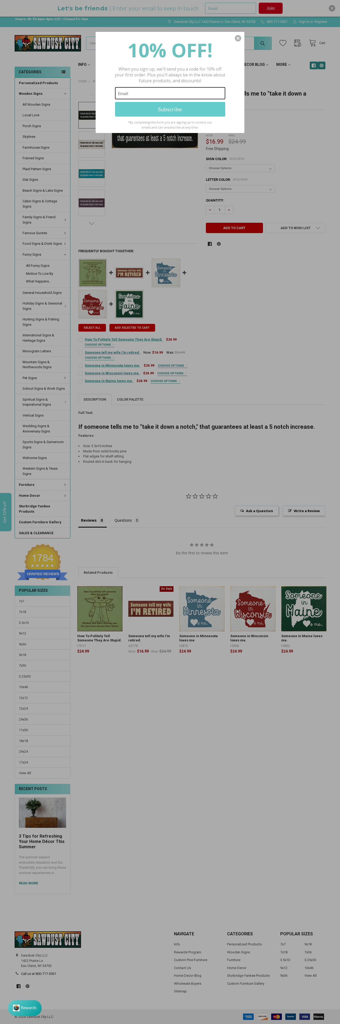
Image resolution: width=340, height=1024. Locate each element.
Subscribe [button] (170, 109)
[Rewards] (25, 1008)
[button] (238, 38)
